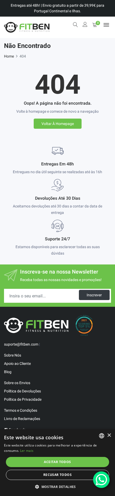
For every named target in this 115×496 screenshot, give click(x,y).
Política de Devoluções (22, 391)
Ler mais (26, 450)
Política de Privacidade (22, 399)
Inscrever (94, 295)
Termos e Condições (20, 410)
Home (9, 56)
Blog (7, 372)
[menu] (106, 24)
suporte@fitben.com (21, 344)
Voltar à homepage (57, 124)
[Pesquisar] (75, 25)
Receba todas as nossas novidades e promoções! (61, 280)
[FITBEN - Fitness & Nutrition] (26, 27)
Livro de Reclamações (22, 419)
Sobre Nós (12, 355)
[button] (57, 486)
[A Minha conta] (85, 25)
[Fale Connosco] (101, 479)
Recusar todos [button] (57, 474)
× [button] (109, 435)
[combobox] (101, 435)
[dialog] (57, 462)
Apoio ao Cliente (17, 363)
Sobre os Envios (17, 383)
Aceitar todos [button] (57, 462)
